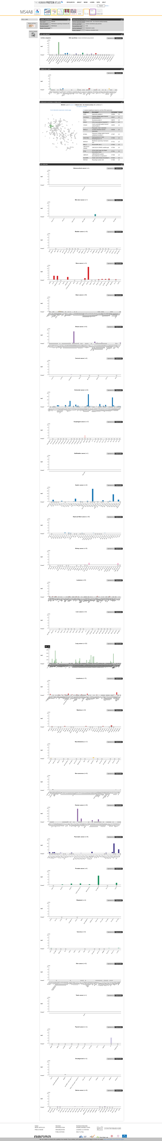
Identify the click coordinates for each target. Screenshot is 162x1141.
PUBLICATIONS (60, 1132)
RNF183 (85, 160)
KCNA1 (85, 134)
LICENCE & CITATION (82, 1129)
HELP (104, 2)
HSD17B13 (86, 138)
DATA (98, 2)
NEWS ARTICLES (40, 1127)
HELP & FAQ (80, 1132)
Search (101, 5)
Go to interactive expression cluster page (60, 110)
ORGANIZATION (60, 1129)
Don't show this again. (118, 1139)
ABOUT (79, 2)
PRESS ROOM (39, 1129)
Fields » (107, 5)
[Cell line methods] (33, 34)
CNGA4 (85, 125)
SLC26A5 (85, 158)
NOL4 (84, 120)
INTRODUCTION (60, 1127)
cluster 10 (72, 105)
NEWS (86, 2)
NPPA (84, 114)
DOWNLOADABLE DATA (83, 1127)
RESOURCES (71, 2)
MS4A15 (85, 141)
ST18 (84, 151)
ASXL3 (85, 122)
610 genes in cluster (82, 106)
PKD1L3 (85, 129)
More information (108, 1139)
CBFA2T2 (85, 155)
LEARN (92, 2)
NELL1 (85, 144)
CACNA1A (86, 117)
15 (83, 110)
